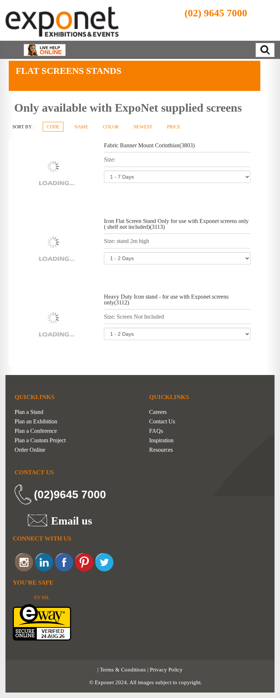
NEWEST (142, 126)
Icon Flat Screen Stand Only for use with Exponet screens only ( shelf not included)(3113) (176, 224)
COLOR (111, 126)
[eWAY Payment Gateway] (42, 622)
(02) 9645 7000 (215, 13)
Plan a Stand (29, 412)
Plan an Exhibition (36, 421)
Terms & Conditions (123, 670)
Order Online (30, 450)
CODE (53, 126)
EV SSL (42, 597)
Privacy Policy (166, 670)
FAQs (156, 431)
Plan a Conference (36, 431)
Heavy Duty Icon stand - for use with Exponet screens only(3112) (166, 300)
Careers (158, 412)
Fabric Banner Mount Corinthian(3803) (149, 145)
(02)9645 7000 (70, 494)
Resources (161, 450)
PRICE (173, 126)
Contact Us (162, 421)
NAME (81, 126)
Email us (71, 520)
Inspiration (161, 440)
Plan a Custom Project (40, 440)
